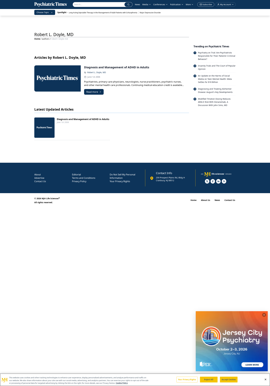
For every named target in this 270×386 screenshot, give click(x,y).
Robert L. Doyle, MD (96, 72)
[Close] (265, 379)
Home (37, 38)
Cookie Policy (122, 383)
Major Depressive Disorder (150, 12)
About (37, 174)
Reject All (208, 379)
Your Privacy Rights (120, 181)
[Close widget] (264, 315)
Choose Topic (43, 12)
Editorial (76, 174)
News (137, 4)
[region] (135, 379)
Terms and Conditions (83, 177)
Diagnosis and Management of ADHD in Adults (83, 119)
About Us (205, 200)
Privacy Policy (79, 181)
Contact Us (40, 181)
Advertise (39, 177)
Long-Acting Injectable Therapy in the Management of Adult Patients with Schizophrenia (103, 12)
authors (45, 38)
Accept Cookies (229, 379)
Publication (175, 4)
